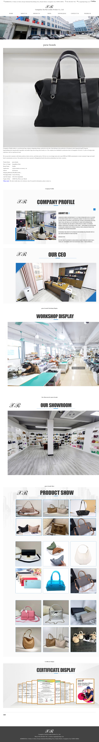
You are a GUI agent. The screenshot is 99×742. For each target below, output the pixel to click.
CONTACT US (75, 13)
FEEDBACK (87, 13)
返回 (4, 714)
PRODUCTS (36, 13)
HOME (11, 13)
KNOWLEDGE (62, 13)
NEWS (49, 13)
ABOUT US (24, 13)
